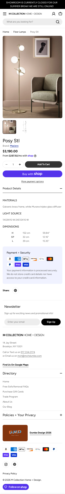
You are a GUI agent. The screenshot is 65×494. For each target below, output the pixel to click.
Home (6, 31)
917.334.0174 (28, 352)
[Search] (58, 22)
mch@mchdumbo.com (30, 355)
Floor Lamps (19, 31)
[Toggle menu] (5, 14)
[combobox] (32, 21)
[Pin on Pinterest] (15, 290)
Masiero (14, 145)
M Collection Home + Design (26, 480)
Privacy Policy (10, 473)
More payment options (32, 181)
